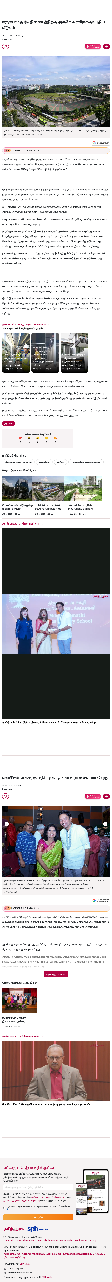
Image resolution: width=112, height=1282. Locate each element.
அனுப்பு (38, 1217)
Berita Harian (66, 1240)
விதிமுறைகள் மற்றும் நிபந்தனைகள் (48, 1197)
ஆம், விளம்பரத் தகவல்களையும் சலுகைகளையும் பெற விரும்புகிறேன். (39, 1206)
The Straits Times (12, 1240)
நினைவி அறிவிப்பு (14, 1257)
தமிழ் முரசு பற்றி (11, 1254)
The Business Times (32, 1240)
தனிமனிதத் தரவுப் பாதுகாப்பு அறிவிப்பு (21, 1200)
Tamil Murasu (81, 1240)
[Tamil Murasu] (13, 1229)
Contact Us (25, 1264)
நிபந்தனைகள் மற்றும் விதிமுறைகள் (41, 1254)
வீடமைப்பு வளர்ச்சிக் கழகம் (18, 462)
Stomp (93, 1240)
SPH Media (47, 1277)
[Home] (37, 1229)
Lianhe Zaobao (51, 1240)
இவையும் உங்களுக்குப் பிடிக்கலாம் (24, 324)
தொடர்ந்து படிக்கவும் (56, 974)
